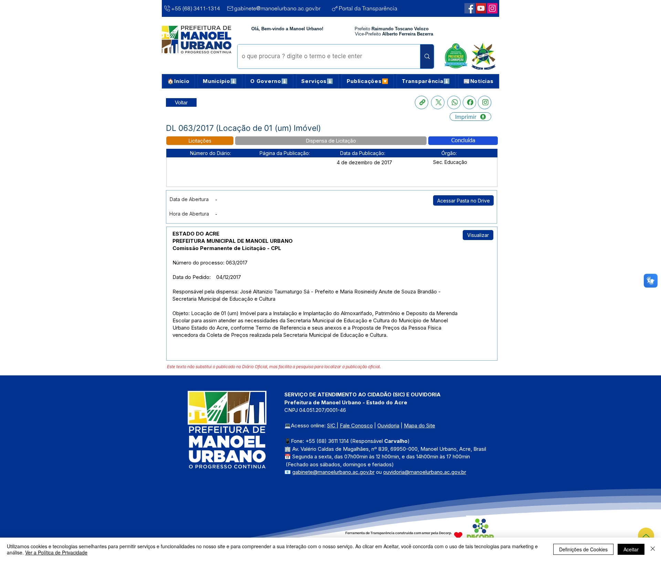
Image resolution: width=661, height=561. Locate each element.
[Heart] (458, 535)
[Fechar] (653, 549)
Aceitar (631, 549)
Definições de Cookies (583, 549)
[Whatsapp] (454, 102)
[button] (220, 81)
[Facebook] (469, 102)
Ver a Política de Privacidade (56, 552)
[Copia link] (421, 102)
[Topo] (646, 536)
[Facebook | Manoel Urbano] (469, 8)
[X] (437, 102)
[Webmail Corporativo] (492, 8)
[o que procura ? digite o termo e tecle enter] (427, 56)
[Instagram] (484, 102)
